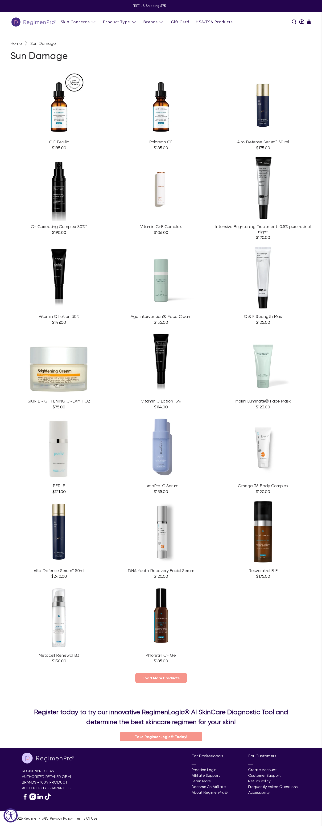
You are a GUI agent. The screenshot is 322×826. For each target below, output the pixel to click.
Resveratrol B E (263, 570)
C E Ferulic (59, 141)
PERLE (59, 485)
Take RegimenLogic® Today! (161, 736)
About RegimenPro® (210, 792)
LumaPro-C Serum (161, 485)
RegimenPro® (35, 818)
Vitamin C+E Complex (161, 226)
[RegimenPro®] (34, 22)
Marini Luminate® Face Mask (263, 400)
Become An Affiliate (209, 786)
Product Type (116, 22)
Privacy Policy (62, 818)
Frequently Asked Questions (273, 786)
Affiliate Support (206, 775)
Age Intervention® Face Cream (161, 316)
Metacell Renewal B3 (58, 655)
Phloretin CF (161, 141)
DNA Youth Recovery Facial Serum (161, 570)
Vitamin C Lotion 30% (59, 316)
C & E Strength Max (263, 316)
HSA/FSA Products (214, 22)
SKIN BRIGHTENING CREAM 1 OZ (59, 400)
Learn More (201, 781)
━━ (194, 764)
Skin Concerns (75, 22)
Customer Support (264, 775)
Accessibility (259, 792)
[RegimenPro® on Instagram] (32, 798)
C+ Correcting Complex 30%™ (59, 226)
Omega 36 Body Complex (263, 485)
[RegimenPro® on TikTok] (48, 798)
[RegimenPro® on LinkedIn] (40, 798)
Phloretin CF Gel (161, 655)
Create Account (262, 770)
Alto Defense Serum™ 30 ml (263, 141)
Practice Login (204, 770)
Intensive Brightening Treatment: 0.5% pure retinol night (263, 229)
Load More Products (161, 678)
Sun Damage (43, 43)
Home (16, 43)
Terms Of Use (86, 818)
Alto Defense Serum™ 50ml (59, 570)
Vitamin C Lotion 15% (161, 400)
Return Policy (259, 781)
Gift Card (180, 22)
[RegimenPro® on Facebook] (25, 798)
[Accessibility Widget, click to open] (11, 815)
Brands (150, 22)
